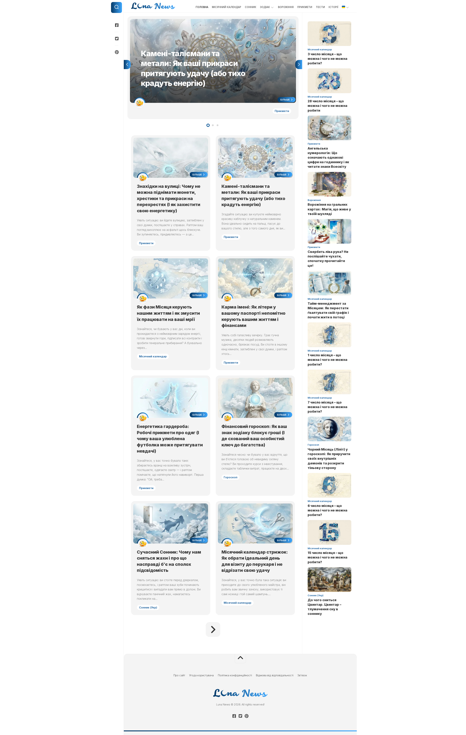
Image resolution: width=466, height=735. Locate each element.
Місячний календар (226, 7)
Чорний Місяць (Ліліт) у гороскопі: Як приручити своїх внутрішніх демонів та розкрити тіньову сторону (329, 458)
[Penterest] (116, 52)
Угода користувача (201, 675)
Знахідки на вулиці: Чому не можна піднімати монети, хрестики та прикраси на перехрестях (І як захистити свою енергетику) (168, 198)
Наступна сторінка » (213, 629)
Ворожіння (286, 7)
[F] (116, 25)
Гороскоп (230, 477)
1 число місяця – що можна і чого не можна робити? (327, 359)
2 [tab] (213, 125)
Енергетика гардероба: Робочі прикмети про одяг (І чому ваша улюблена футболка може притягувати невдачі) (170, 438)
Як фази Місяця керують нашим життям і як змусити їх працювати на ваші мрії (168, 313)
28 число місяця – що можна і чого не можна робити (327, 105)
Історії (333, 7)
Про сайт (179, 675)
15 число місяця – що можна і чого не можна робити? (327, 557)
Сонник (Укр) (148, 607)
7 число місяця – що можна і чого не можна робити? (327, 406)
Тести (320, 7)
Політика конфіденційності (235, 675)
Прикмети (304, 7)
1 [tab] (208, 125)
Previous (127, 64)
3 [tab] (217, 125)
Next (298, 64)
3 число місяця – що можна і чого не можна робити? (327, 58)
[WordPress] (116, 39)
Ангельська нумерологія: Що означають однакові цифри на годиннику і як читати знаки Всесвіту (328, 157)
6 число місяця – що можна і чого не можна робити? (327, 510)
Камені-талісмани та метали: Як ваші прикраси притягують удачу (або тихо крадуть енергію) (190, 21)
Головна (202, 7)
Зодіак (265, 7)
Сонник (250, 7)
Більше (285, 99)
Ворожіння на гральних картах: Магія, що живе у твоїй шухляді (329, 209)
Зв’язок (302, 675)
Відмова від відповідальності (274, 675)
